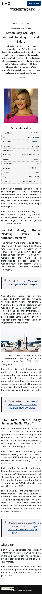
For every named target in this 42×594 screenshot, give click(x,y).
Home (15, 23)
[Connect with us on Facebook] (2, 3)
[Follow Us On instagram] (9, 3)
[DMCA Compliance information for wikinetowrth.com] (21, 588)
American (35, 142)
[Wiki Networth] (22, 10)
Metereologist (34, 146)
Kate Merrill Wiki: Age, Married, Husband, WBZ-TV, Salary (22, 404)
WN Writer (22, 78)
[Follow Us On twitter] (6, 3)
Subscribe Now (34, 3)
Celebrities (25, 23)
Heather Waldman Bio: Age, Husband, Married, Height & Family (25, 528)
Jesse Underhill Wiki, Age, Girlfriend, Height (22, 283)
